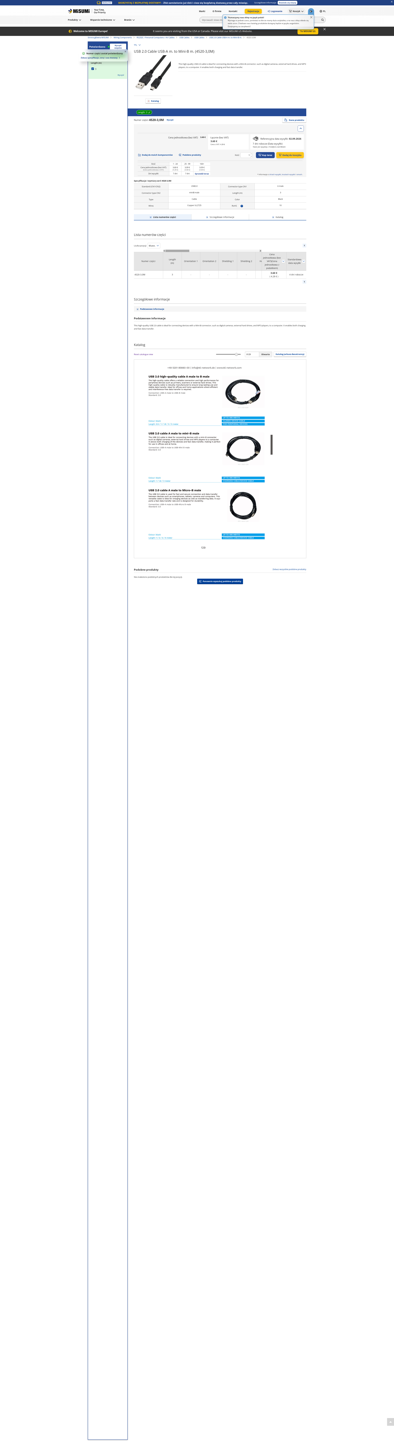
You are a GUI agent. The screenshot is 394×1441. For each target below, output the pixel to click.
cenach (299, 174)
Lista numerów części (164, 217)
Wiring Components (123, 37)
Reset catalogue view (143, 354)
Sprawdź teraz (202, 173)
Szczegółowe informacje (222, 217)
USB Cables (184, 37)
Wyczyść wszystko (118, 46)
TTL (135, 45)
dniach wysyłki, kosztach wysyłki (282, 174)
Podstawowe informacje (152, 309)
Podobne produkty (192, 154)
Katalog (155, 101)
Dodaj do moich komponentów (157, 154)
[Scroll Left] (164, 251)
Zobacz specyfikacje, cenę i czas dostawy (99, 57)
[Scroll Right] (260, 251)
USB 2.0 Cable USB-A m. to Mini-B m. (225, 37)
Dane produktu (296, 120)
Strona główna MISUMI (98, 37)
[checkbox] (107, 69)
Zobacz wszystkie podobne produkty (289, 569)
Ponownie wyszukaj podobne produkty (222, 581)
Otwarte (265, 354)
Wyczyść (121, 75)
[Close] (311, 17)
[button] (287, 3)
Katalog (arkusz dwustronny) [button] (290, 354)
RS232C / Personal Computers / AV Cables (156, 37)
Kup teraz (267, 155)
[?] (242, 205)
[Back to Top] (390, 1422)
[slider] (236, 354)
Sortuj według (283, 261)
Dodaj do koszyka (291, 155)
